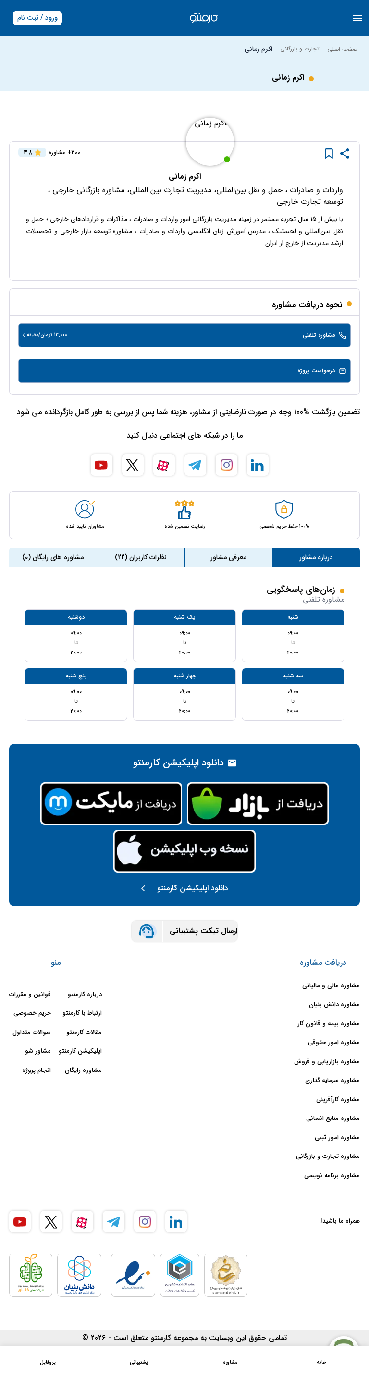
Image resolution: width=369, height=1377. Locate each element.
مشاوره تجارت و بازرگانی (328, 1156)
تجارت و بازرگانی (300, 48)
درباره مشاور (316, 557)
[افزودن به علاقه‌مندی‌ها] (329, 154)
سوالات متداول (31, 1032)
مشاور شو (38, 1051)
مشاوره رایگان (83, 1070)
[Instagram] (226, 465)
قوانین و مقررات (30, 994)
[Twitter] (133, 465)
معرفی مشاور (228, 557)
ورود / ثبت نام (37, 17)
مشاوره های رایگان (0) (53, 557)
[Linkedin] (258, 465)
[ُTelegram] (195, 465)
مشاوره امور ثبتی (337, 1138)
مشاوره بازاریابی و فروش (327, 1062)
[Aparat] (164, 465)
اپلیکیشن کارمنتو (80, 1051)
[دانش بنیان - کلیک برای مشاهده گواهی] (79, 1275)
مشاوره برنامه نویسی (332, 1175)
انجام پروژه (36, 1070)
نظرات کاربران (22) (141, 557)
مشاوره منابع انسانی (333, 1118)
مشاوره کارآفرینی (338, 1100)
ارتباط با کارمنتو (82, 1013)
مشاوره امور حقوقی (334, 1042)
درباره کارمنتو (85, 994)
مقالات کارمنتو (84, 1032)
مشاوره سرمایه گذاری (332, 1080)
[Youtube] (101, 465)
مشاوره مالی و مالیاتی (331, 986)
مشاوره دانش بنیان (334, 1004)
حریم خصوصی (32, 1013)
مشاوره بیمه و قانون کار (328, 1024)
